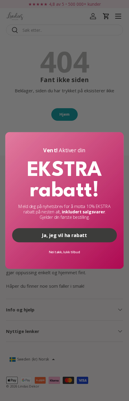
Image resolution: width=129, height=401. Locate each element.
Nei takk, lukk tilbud (64, 252)
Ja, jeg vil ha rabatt (64, 235)
